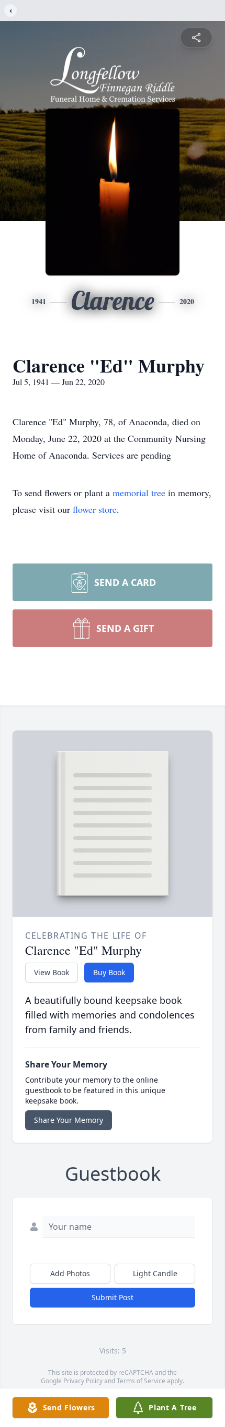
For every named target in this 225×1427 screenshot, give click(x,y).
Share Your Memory (68, 1120)
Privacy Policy (83, 1380)
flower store (95, 509)
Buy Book (109, 972)
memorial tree (139, 492)
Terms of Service (141, 1380)
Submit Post (112, 1297)
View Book (51, 972)
